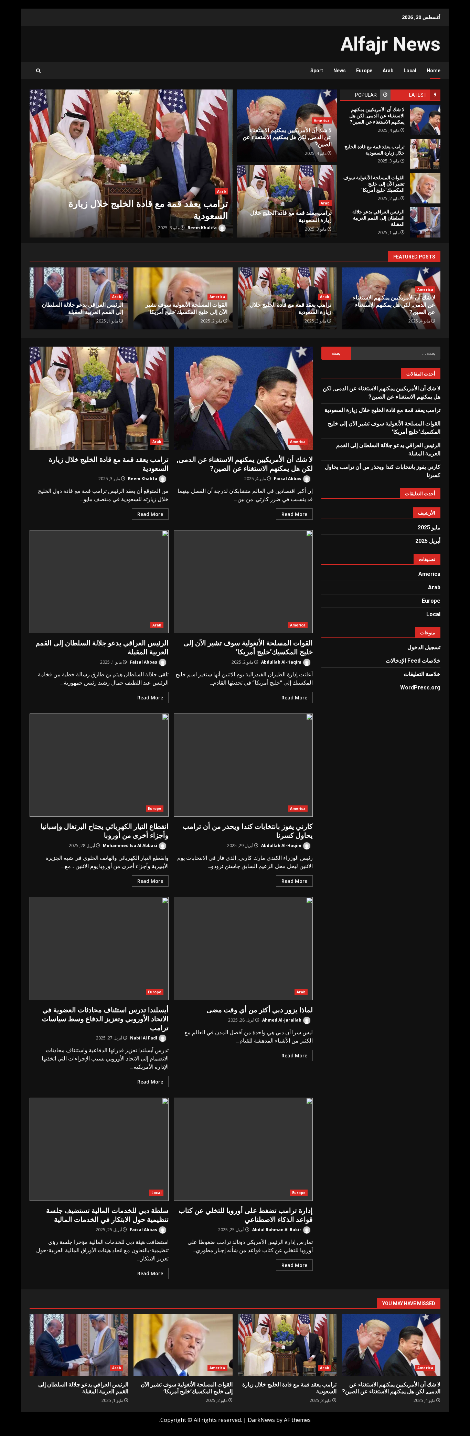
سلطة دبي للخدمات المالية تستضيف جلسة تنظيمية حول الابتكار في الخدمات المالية (99, 1149)
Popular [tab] (366, 95)
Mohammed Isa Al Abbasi (130, 845)
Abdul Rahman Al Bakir (277, 1230)
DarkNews (261, 1420)
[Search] (38, 70)
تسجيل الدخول (423, 647)
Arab (388, 70)
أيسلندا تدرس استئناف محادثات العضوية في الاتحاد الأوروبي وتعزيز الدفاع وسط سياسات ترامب (99, 948)
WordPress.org (420, 687)
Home (433, 70)
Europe (364, 70)
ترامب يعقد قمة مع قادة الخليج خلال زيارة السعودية (131, 163)
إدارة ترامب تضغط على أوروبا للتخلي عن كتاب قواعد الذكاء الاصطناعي (243, 1149)
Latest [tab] (418, 95)
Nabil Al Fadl (144, 1038)
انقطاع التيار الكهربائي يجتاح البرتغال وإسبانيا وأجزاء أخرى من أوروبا (99, 765)
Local (410, 70)
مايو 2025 (429, 527)
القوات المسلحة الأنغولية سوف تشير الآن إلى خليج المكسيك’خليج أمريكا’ (425, 188)
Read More (294, 514)
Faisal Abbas (288, 479)
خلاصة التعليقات (422, 674)
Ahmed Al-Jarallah (282, 1020)
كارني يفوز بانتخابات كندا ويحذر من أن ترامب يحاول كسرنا (243, 765)
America (322, 120)
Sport (316, 70)
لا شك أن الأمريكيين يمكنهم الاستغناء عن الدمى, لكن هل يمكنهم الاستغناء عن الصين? (425, 120)
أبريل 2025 (427, 541)
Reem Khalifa (203, 228)
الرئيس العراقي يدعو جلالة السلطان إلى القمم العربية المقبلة (425, 222)
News (339, 70)
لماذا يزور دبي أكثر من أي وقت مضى (243, 948)
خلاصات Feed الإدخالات (413, 660)
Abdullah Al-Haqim (281, 662)
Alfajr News (390, 44)
